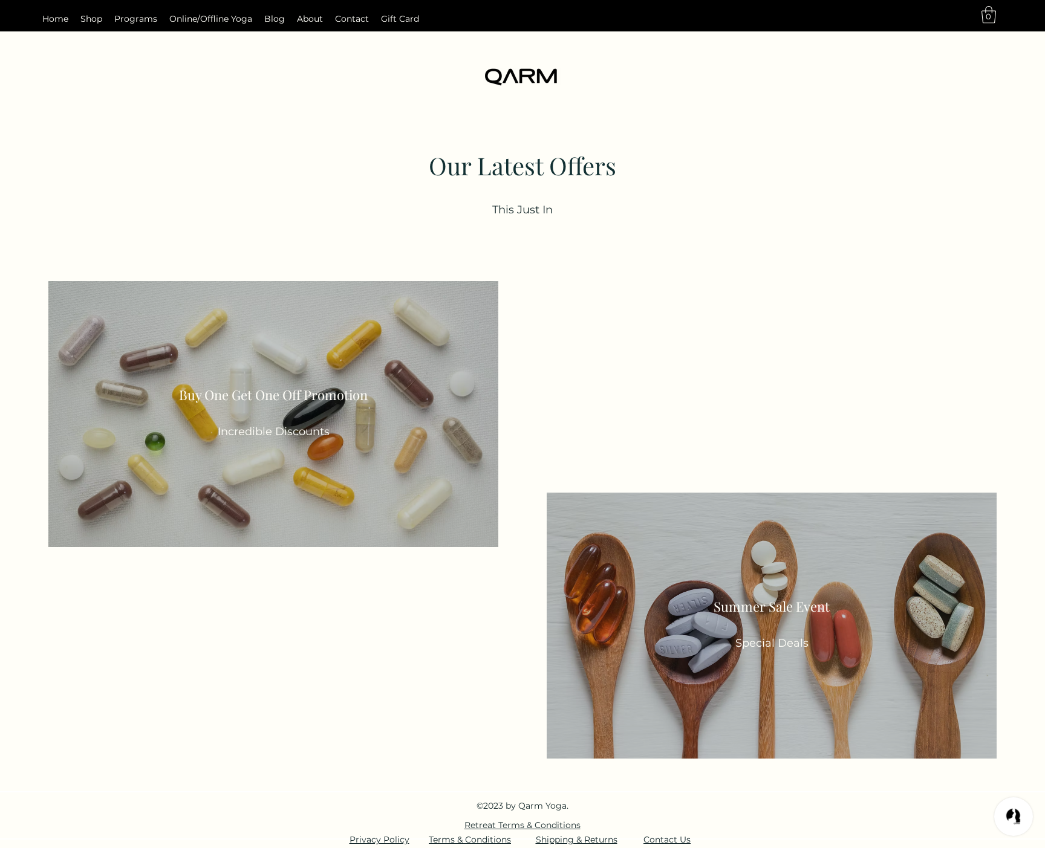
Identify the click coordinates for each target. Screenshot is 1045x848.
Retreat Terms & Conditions (522, 825)
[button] (989, 15)
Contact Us (667, 839)
